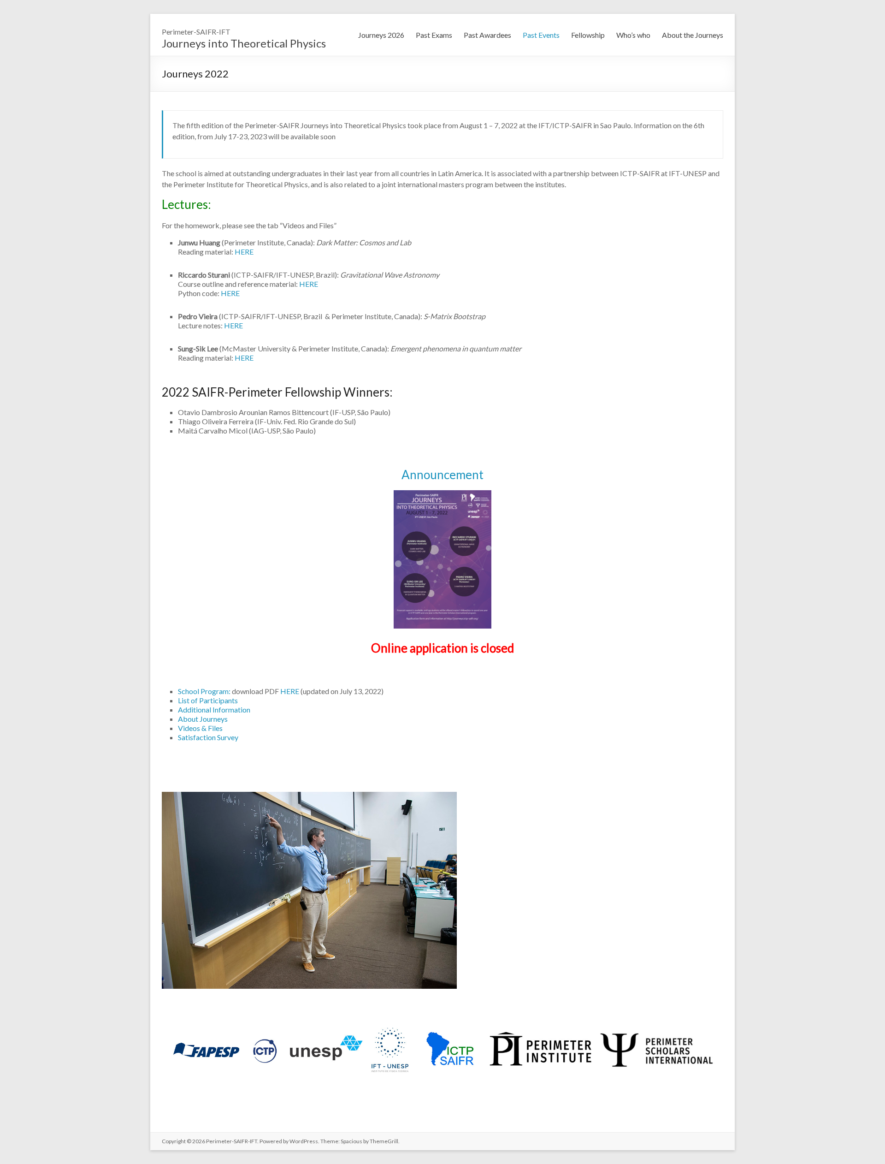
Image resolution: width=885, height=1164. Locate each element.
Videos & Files (200, 728)
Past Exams (434, 34)
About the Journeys (692, 34)
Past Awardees (487, 34)
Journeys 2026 (381, 34)
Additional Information (214, 709)
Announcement (442, 474)
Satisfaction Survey (208, 737)
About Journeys (203, 718)
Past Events (541, 34)
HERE (244, 251)
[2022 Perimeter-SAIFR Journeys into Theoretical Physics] (309, 796)
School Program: (205, 691)
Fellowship (588, 34)
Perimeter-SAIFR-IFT (196, 31)
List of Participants (208, 700)
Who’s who (633, 34)
